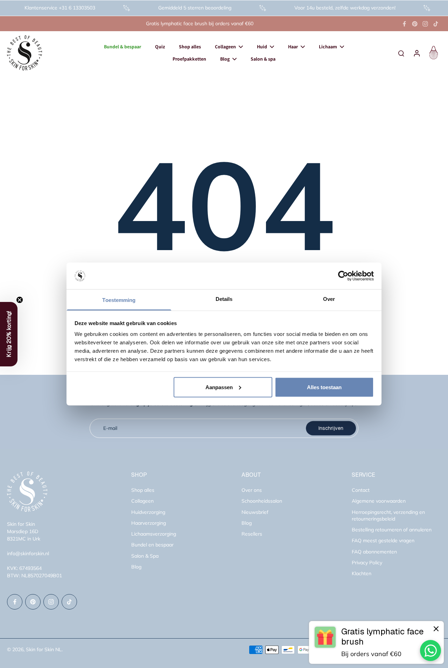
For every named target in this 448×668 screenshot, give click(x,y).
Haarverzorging (148, 523)
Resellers (251, 534)
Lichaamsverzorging (153, 534)
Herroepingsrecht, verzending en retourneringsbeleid (388, 515)
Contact (361, 490)
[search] (401, 53)
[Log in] (416, 52)
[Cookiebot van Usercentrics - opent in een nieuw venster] (343, 276)
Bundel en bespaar (152, 545)
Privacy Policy (367, 562)
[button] (9, 334)
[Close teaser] (19, 299)
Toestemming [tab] (118, 300)
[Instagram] (425, 24)
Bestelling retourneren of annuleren (392, 529)
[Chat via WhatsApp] (430, 650)
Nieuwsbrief (254, 512)
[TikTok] (435, 24)
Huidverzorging (148, 512)
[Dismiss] (436, 628)
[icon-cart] (432, 52)
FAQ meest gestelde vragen (383, 540)
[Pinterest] (415, 24)
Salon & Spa (145, 556)
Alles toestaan (324, 387)
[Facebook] (404, 24)
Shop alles (142, 490)
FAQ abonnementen (374, 552)
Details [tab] (224, 299)
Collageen (142, 501)
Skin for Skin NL (44, 649)
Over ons (251, 490)
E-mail (110, 428)
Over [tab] (329, 299)
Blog (136, 567)
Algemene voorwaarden (379, 501)
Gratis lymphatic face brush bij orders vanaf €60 (199, 23)
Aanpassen (219, 387)
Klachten (361, 573)
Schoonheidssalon (261, 501)
